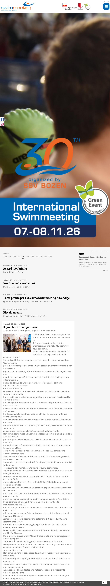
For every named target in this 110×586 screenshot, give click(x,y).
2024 (9, 256)
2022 (18, 256)
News (81, 254)
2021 (23, 256)
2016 (45, 256)
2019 (32, 256)
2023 (14, 256)
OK (104, 583)
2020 (27, 256)
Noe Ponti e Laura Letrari (19, 283)
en (108, 1)
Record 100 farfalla (15, 268)
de (104, 1)
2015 (50, 256)
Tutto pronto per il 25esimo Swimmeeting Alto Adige (36, 298)
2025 (5, 256)
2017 (41, 256)
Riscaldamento (12, 312)
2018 (36, 256)
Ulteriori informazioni (36, 584)
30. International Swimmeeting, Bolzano (18, 6)
